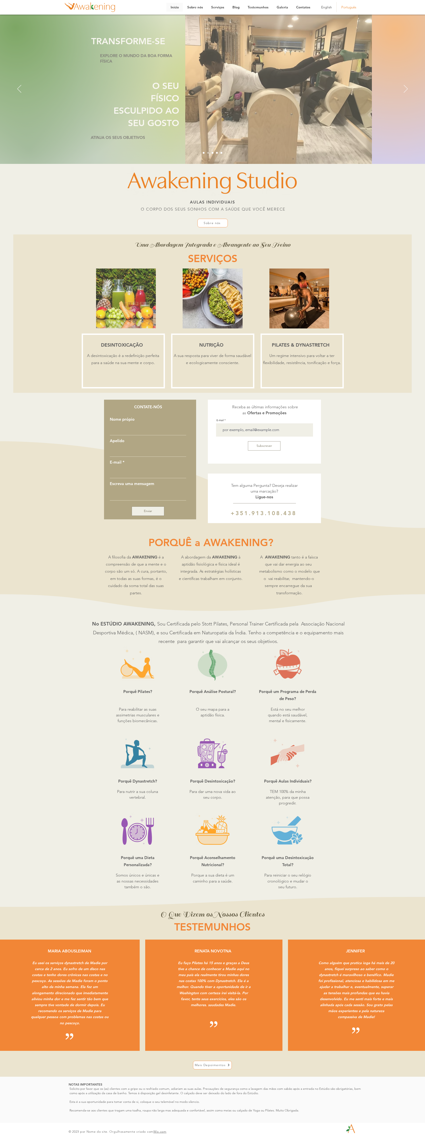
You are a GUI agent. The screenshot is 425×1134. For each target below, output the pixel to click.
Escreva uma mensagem (132, 484)
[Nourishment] (221, 153)
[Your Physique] (208, 153)
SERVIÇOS (212, 258)
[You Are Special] (217, 153)
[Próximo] (406, 89)
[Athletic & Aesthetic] (204, 153)
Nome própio (122, 419)
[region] (123, 361)
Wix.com (159, 1132)
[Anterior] (19, 89)
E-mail (116, 462)
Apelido (117, 441)
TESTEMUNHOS (212, 927)
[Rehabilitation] (212, 153)
